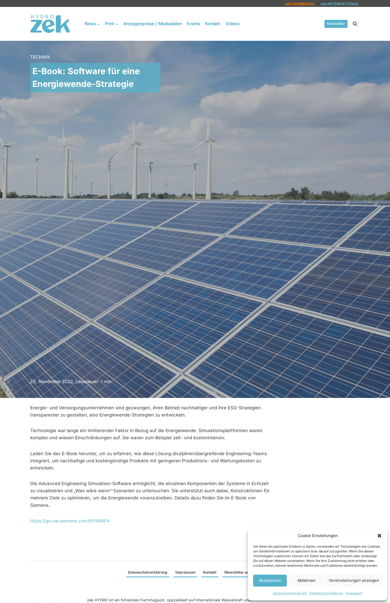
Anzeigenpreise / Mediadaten (152, 23)
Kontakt (212, 23)
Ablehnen (306, 580)
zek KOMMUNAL (300, 4)
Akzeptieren (270, 580)
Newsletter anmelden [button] (243, 572)
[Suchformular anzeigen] (355, 24)
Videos (232, 23)
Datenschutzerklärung (290, 593)
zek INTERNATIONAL (339, 4)
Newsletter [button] (336, 23)
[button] (379, 535)
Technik (40, 57)
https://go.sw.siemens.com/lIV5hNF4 (69, 521)
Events (193, 23)
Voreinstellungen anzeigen (354, 580)
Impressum (354, 593)
